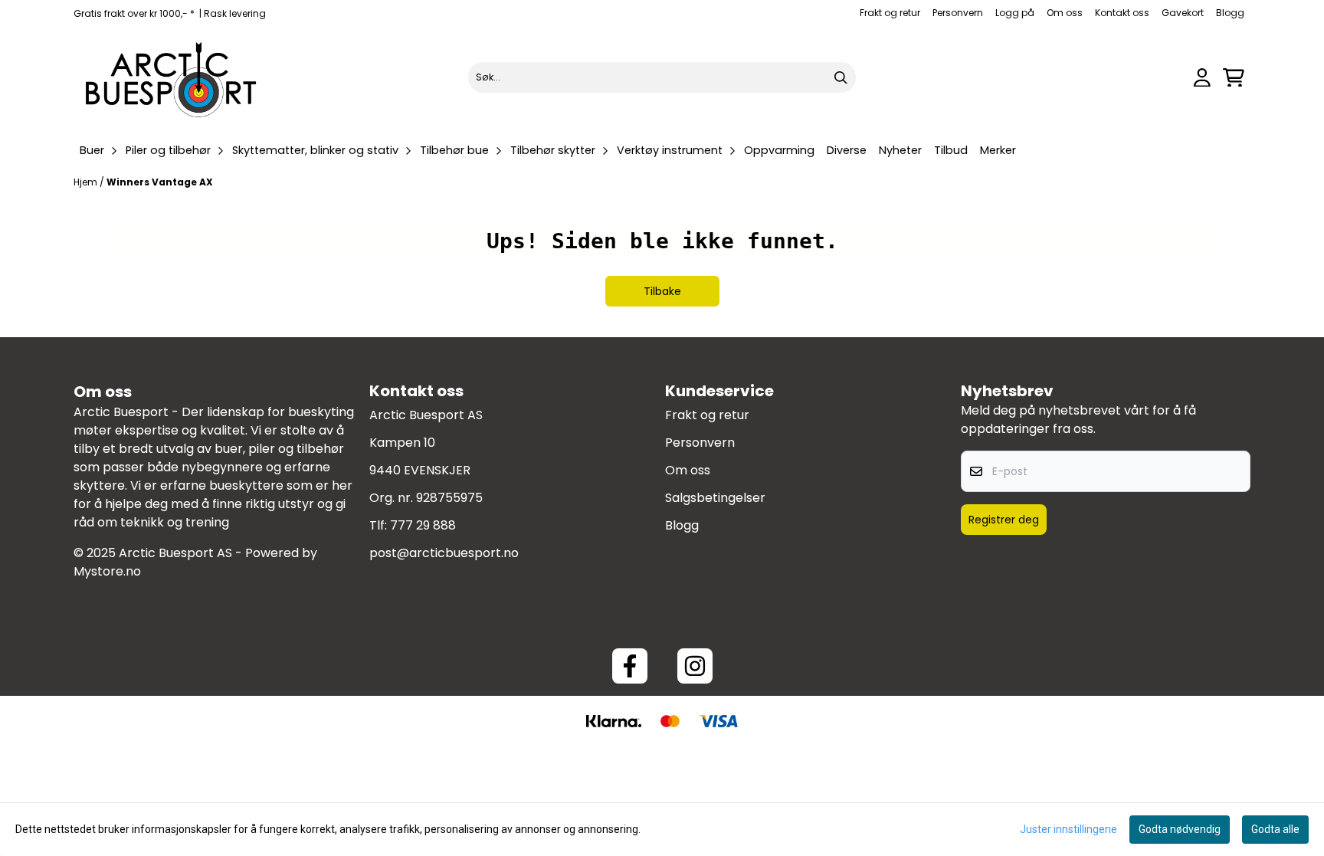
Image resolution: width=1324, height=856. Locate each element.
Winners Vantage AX (160, 182)
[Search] (840, 77)
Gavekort (1183, 12)
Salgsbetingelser (715, 498)
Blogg (1230, 12)
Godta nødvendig (1180, 829)
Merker (998, 150)
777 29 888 (423, 525)
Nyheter (900, 150)
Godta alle (1275, 829)
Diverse (847, 150)
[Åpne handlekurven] (1233, 77)
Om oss (1065, 12)
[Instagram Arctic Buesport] (695, 666)
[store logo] (172, 77)
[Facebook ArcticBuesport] (629, 666)
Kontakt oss (1122, 12)
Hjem (87, 182)
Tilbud (951, 150)
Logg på (1014, 12)
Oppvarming (779, 150)
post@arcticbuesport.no (444, 553)
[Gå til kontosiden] (1202, 77)
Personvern (957, 12)
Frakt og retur (890, 12)
